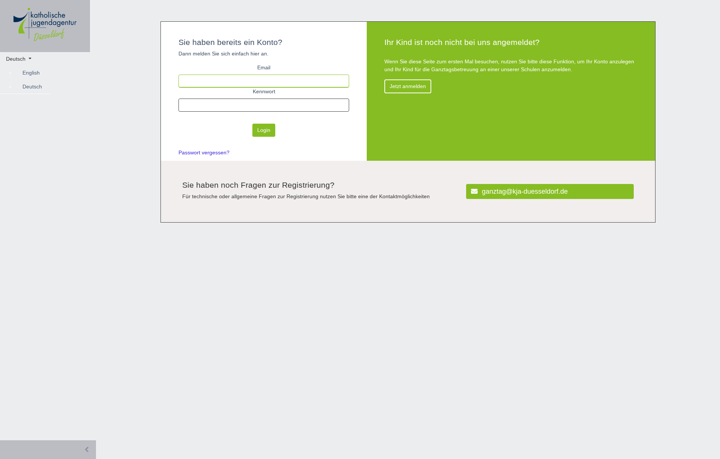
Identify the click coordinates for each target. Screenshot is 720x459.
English (31, 73)
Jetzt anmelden (408, 86)
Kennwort (264, 91)
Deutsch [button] (16, 59)
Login (263, 130)
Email (263, 67)
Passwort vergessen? (204, 152)
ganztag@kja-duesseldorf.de (524, 191)
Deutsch (32, 87)
